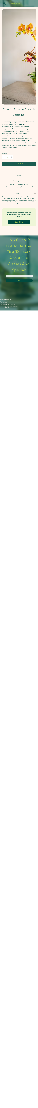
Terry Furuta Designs (13, 3)
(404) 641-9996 (8, 246)
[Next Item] (33, 26)
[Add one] (11, 96)
